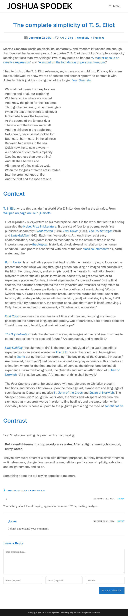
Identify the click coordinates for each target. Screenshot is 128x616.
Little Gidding (20, 235)
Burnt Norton (44, 231)
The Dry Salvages (100, 231)
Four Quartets (81, 80)
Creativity (83, 37)
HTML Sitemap (93, 612)
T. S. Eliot (9, 208)
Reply (121, 498)
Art (62, 37)
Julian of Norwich (102, 392)
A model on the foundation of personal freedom (72, 62)
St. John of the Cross (68, 392)
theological (40, 244)
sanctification (114, 406)
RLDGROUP (79, 612)
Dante (21, 357)
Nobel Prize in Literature (39, 226)
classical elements (95, 249)
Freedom (98, 37)
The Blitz (62, 352)
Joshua (12, 521)
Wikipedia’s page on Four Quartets (26, 213)
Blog (70, 37)
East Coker (70, 231)
